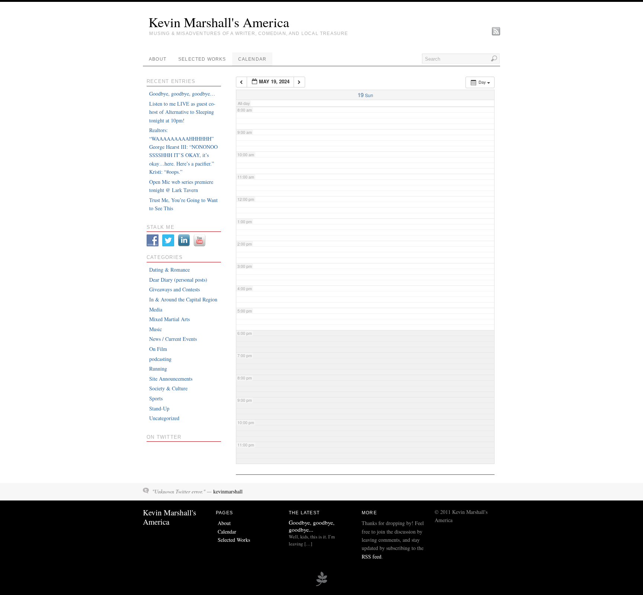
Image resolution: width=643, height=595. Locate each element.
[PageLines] (321, 585)
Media (155, 309)
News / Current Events (173, 338)
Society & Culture (168, 388)
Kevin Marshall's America (218, 22)
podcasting (160, 358)
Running (158, 368)
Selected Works (202, 59)
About (157, 59)
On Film (158, 348)
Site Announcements (170, 378)
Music (155, 329)
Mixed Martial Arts (169, 319)
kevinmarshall (228, 491)
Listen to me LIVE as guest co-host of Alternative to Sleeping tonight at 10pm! (182, 112)
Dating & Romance (169, 269)
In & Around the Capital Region (183, 299)
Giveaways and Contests (174, 289)
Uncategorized (164, 418)
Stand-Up (159, 408)
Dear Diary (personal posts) (178, 279)
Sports (156, 398)
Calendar (252, 59)
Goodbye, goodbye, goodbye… (182, 93)
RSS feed (371, 556)
